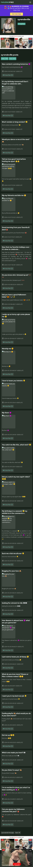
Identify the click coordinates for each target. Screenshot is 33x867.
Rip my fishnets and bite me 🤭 (14, 195)
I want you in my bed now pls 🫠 (14, 696)
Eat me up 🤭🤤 (8, 735)
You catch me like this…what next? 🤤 (16, 445)
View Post (8, 75)
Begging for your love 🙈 (11, 571)
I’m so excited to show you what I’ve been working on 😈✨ (16, 788)
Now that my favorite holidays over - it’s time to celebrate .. (16, 248)
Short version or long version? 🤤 (14, 122)
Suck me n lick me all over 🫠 (13, 553)
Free (7, 2)
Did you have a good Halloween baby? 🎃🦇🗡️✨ (14, 296)
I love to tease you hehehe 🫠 (13, 381)
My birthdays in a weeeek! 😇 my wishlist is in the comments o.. (14, 512)
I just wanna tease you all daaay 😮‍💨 (15, 657)
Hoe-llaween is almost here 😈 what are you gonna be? (16, 621)
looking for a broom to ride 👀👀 (14, 603)
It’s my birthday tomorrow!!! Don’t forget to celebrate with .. (15, 82)
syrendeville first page (7, 832)
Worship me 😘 (7, 349)
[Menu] (30, 2)
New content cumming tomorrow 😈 (16, 64)
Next (16, 832)
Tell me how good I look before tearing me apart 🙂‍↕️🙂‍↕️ (14, 160)
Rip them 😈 (6, 413)
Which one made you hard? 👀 (13, 752)
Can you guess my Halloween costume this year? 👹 (13, 810)
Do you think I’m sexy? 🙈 (12, 770)
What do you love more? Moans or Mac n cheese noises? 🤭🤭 (15, 675)
